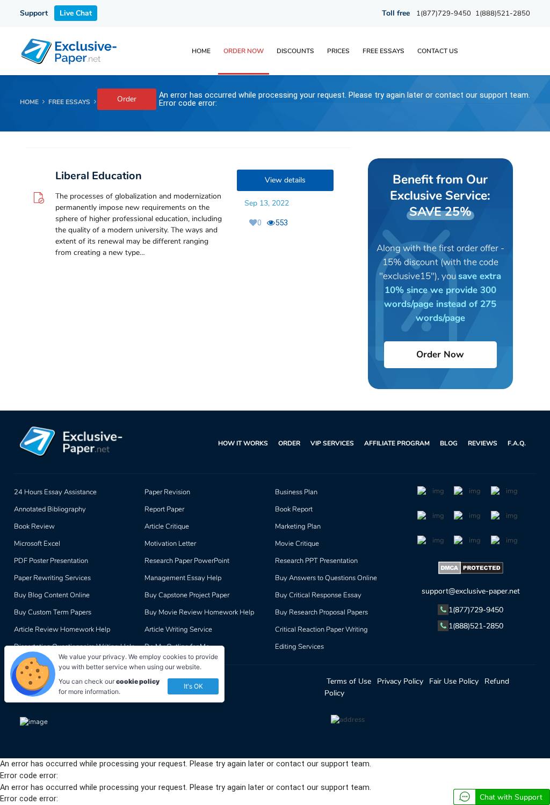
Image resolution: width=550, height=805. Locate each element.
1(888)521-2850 (502, 13)
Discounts (295, 51)
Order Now (243, 51)
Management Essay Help (182, 578)
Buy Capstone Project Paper (186, 595)
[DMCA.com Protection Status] (470, 570)
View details (285, 180)
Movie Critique (297, 543)
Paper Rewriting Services (52, 578)
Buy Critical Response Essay (318, 595)
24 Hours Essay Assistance (55, 492)
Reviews (482, 443)
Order (126, 99)
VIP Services (332, 443)
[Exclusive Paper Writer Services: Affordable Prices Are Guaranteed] (69, 51)
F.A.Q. (517, 443)
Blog (449, 443)
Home (201, 51)
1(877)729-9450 (443, 13)
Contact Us (437, 51)
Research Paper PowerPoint (186, 561)
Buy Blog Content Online (52, 595)
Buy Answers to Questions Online (326, 578)
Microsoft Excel (37, 543)
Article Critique (166, 526)
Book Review (34, 526)
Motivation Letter (170, 543)
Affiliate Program (397, 443)
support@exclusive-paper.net (471, 591)
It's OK (193, 686)
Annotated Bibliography (50, 509)
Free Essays (383, 51)
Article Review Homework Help (62, 629)
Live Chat (76, 13)
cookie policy (138, 681)
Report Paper (164, 509)
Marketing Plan (298, 526)
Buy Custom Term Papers (52, 612)
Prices (338, 51)
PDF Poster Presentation (51, 561)
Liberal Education (98, 176)
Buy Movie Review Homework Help (199, 612)
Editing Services (299, 647)
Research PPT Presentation (316, 561)
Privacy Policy (400, 681)
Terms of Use (349, 681)
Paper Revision (167, 492)
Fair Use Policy (454, 681)
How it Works (243, 443)
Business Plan (296, 492)
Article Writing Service (178, 629)
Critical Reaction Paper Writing (321, 629)
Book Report (294, 509)
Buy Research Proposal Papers (321, 612)
